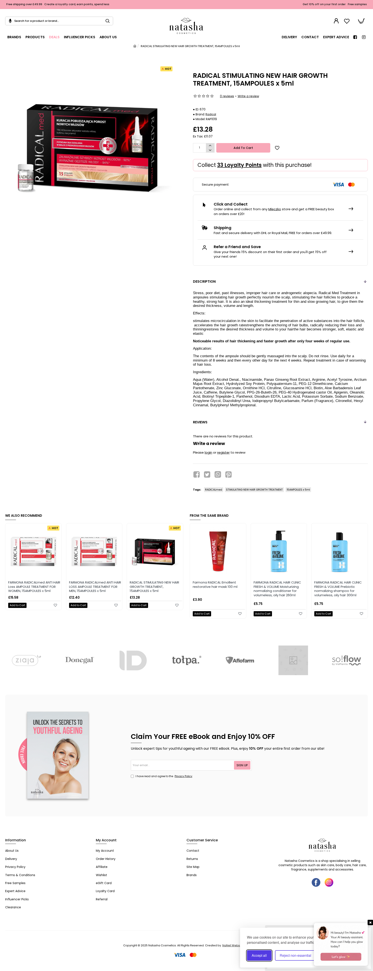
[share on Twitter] (207, 474)
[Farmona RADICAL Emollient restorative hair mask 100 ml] (218, 551)
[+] (210, 145)
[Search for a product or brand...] (109, 21)
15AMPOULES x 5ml (298, 489)
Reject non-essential (295, 955)
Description (204, 281)
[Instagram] (329, 882)
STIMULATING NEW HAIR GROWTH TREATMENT (254, 489)
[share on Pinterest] (228, 474)
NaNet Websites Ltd (235, 945)
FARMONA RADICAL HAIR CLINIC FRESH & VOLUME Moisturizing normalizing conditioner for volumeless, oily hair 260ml (277, 588)
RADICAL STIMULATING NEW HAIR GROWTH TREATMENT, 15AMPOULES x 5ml (154, 586)
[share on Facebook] (196, 474)
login (208, 452)
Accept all (259, 955)
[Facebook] (316, 882)
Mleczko (274, 209)
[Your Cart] (361, 21)
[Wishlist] (347, 21)
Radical (210, 114)
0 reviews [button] (227, 96)
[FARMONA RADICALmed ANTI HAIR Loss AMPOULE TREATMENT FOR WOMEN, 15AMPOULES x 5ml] (33, 551)
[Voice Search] (8, 21)
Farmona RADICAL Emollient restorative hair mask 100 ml (215, 584)
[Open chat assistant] (341, 944)
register (223, 452)
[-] (210, 150)
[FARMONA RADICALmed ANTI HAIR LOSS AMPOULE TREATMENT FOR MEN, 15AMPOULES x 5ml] (94, 551)
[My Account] (337, 21)
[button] (243, 148)
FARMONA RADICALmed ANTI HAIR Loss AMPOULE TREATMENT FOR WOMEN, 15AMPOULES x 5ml (34, 586)
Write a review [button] (248, 96)
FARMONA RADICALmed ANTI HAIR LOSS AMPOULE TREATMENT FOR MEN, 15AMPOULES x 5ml (95, 586)
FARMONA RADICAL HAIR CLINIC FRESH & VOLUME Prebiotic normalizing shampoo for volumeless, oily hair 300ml (338, 588)
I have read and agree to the (163, 776)
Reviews (200, 422)
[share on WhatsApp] (218, 474)
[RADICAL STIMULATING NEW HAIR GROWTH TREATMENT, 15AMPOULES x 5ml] (155, 551)
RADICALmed (213, 489)
